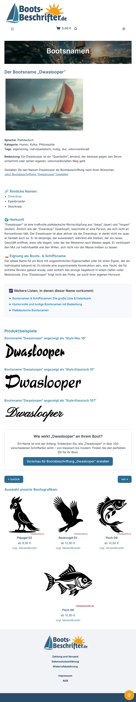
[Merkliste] (75, 28)
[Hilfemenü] (129, 695)
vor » (124, 479)
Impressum (65, 675)
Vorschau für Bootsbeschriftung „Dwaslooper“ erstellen (68, 461)
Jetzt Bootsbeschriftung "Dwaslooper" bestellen (36, 174)
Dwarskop (15, 196)
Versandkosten (28, 547)
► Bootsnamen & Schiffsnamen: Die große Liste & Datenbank (50, 298)
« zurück (14, 479)
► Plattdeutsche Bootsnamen (29, 310)
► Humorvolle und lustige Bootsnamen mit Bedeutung (45, 304)
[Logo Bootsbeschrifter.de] (36, 13)
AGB (65, 680)
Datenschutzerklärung (65, 661)
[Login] (124, 29)
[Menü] (12, 29)
